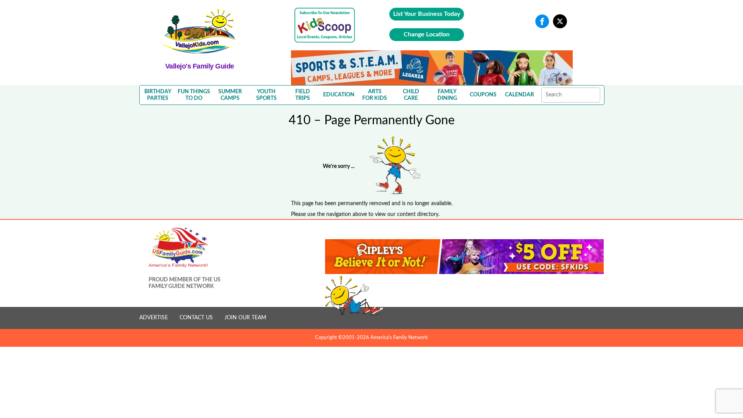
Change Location (427, 34)
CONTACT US (196, 317)
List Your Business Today (426, 14)
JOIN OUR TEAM (245, 317)
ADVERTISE (153, 317)
